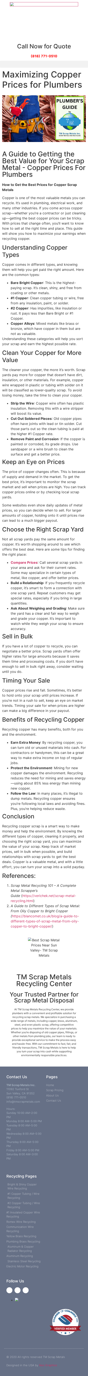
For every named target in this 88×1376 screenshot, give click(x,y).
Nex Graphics (48, 1365)
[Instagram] (26, 1290)
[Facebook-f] (9, 1290)
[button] (44, 64)
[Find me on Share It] (16, 1300)
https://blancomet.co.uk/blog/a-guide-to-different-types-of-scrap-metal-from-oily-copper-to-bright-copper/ (45, 921)
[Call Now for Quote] (44, 36)
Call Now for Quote (44, 46)
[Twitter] (18, 1290)
